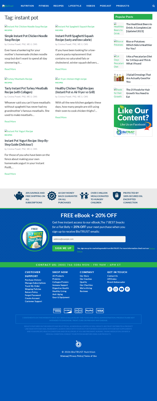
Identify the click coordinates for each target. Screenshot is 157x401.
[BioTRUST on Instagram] (116, 290)
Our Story (84, 276)
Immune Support (60, 285)
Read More (10, 69)
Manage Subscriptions (35, 283)
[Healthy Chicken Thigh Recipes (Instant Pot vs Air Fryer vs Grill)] (71, 78)
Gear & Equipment (60, 297)
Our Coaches (86, 279)
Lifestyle (75, 6)
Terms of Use (90, 356)
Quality (83, 282)
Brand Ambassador (116, 282)
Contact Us (112, 276)
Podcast (105, 6)
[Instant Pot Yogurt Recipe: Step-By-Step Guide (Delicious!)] (19, 131)
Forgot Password (33, 295)
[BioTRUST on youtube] (122, 290)
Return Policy (31, 292)
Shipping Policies (33, 289)
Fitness (44, 6)
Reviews (84, 291)
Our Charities (86, 285)
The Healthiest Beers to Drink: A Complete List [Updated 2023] (139, 28)
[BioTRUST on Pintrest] (128, 290)
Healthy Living (59, 291)
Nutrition (27, 6)
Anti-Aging (57, 294)
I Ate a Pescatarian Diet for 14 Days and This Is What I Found (139, 60)
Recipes (59, 6)
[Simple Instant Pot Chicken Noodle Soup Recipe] (26, 26)
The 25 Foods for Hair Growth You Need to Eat (138, 93)
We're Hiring (86, 288)
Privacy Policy (76, 356)
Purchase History (33, 280)
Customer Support (33, 301)
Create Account (32, 298)
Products (122, 6)
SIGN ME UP (63, 248)
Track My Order (32, 286)
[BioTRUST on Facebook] (110, 290)
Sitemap (64, 356)
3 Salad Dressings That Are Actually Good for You (138, 78)
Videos (90, 6)
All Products (58, 276)
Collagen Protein (60, 282)
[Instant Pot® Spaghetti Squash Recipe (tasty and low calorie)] (74, 26)
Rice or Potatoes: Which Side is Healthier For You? (139, 45)
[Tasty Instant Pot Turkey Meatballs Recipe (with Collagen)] (18, 78)
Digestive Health (60, 288)
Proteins (56, 279)
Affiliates (112, 279)
